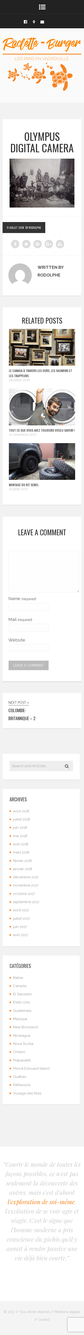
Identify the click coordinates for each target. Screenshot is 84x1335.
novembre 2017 (25, 885)
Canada (19, 986)
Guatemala (22, 1011)
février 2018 (22, 861)
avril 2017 (20, 935)
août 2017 (21, 910)
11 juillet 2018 (15, 228)
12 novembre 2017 (22, 434)
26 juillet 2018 (19, 380)
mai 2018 (20, 836)
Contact (44, 1319)
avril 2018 (20, 844)
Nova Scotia (23, 1044)
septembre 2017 (26, 902)
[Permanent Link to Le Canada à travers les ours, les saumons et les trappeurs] (42, 364)
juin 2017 (20, 927)
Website (16, 640)
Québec (20, 1077)
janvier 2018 (22, 869)
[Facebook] (25, 21)
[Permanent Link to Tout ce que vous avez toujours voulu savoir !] (42, 423)
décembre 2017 (25, 877)
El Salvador (22, 994)
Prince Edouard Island (31, 1068)
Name (22, 598)
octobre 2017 (24, 894)
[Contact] (42, 21)
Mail (20, 619)
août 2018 (21, 811)
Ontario (19, 1052)
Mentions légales (67, 1312)
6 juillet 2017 (18, 489)
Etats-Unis (21, 1002)
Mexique (20, 1019)
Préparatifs (22, 1060)
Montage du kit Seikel (24, 484)
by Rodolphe (33, 228)
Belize (18, 978)
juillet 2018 (21, 819)
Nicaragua (21, 1035)
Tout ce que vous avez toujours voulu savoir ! (41, 430)
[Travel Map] (34, 21)
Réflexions (21, 1085)
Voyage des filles (27, 1093)
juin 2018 (20, 827)
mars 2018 (21, 852)
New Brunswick (25, 1027)
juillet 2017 (21, 918)
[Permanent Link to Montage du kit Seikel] (42, 478)
